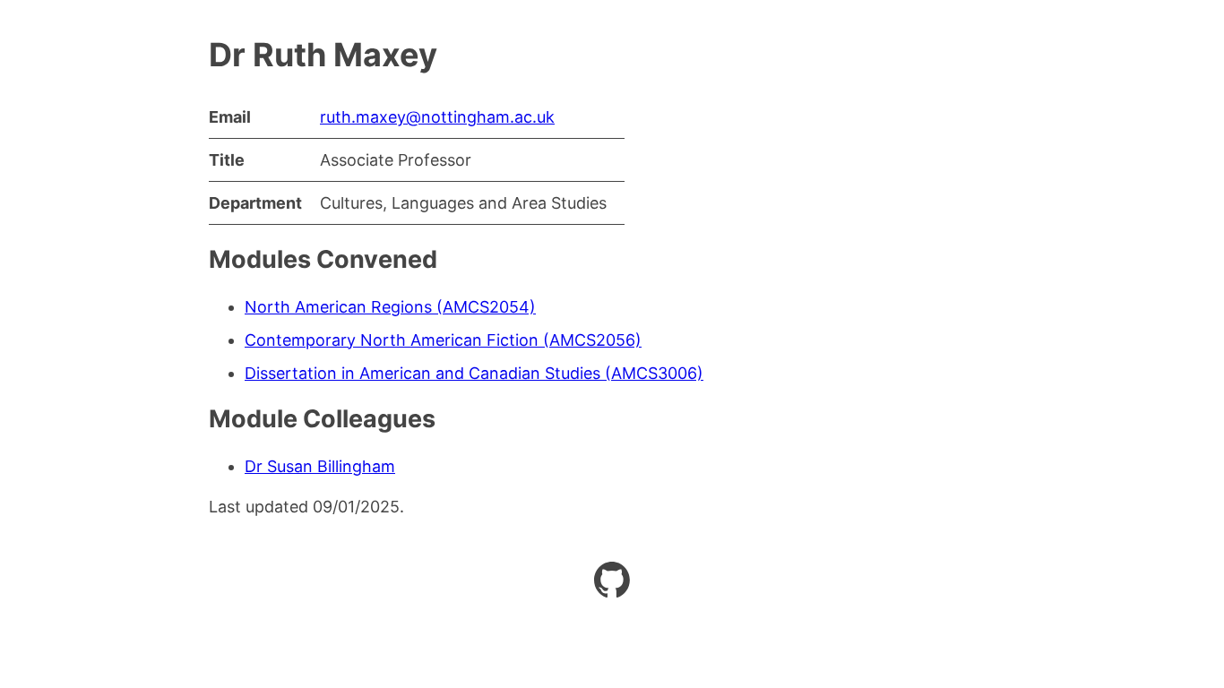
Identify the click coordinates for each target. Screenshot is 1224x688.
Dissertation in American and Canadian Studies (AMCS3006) (474, 373)
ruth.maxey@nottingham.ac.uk (437, 117)
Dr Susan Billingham (320, 466)
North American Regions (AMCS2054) (390, 306)
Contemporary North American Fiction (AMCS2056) (443, 340)
